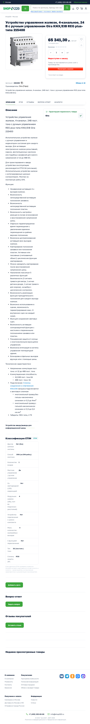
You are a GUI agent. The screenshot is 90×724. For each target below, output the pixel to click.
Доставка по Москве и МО (14, 703)
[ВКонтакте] (62, 676)
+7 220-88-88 (63, 2)
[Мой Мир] (78, 676)
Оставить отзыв (14, 625)
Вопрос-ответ (44, 102)
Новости (34, 700)
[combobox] (12, 2)
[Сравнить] (81, 45)
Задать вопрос (14, 604)
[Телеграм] (67, 676)
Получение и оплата (13, 696)
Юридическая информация (56, 720)
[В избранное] (81, 39)
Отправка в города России (14, 706)
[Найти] (67, 7)
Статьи (33, 703)
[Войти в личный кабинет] (86, 8)
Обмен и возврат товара (30, 688)
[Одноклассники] (72, 676)
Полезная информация (29, 682)
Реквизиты (9, 682)
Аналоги (58, 102)
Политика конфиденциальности (36, 720)
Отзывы (30, 102)
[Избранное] (77, 8)
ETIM (21, 102)
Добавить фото (14, 585)
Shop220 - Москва (11, 16)
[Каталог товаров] (25, 8)
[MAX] (83, 676)
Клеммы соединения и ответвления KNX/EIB (22, 386)
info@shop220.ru (57, 714)
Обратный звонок (80, 2)
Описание (10, 102)
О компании (9, 679)
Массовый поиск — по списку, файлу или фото (47, 11)
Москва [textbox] (8, 2)
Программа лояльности (30, 679)
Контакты (8, 685)
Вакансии (8, 688)
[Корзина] (81, 8)
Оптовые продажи (28, 685)
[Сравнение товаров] (73, 8)
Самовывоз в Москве (12, 700)
